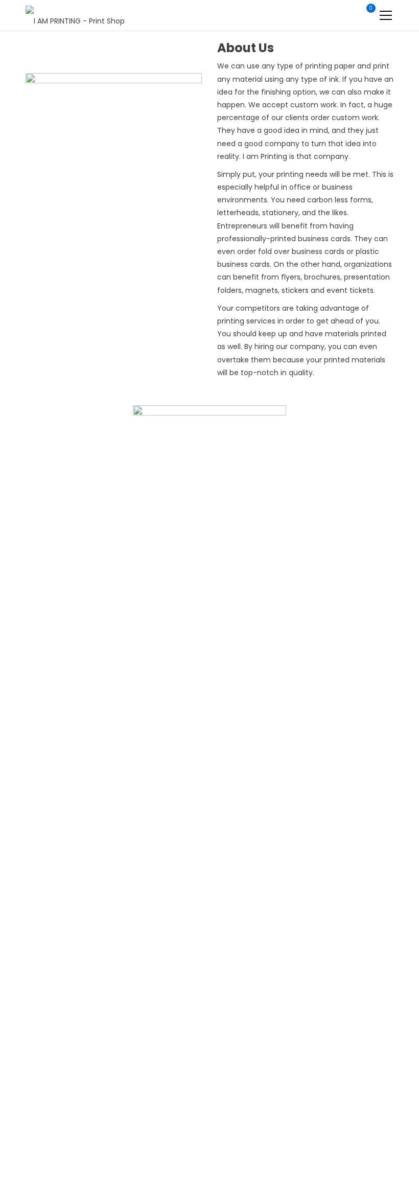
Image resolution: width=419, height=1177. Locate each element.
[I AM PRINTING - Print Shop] (75, 15)
